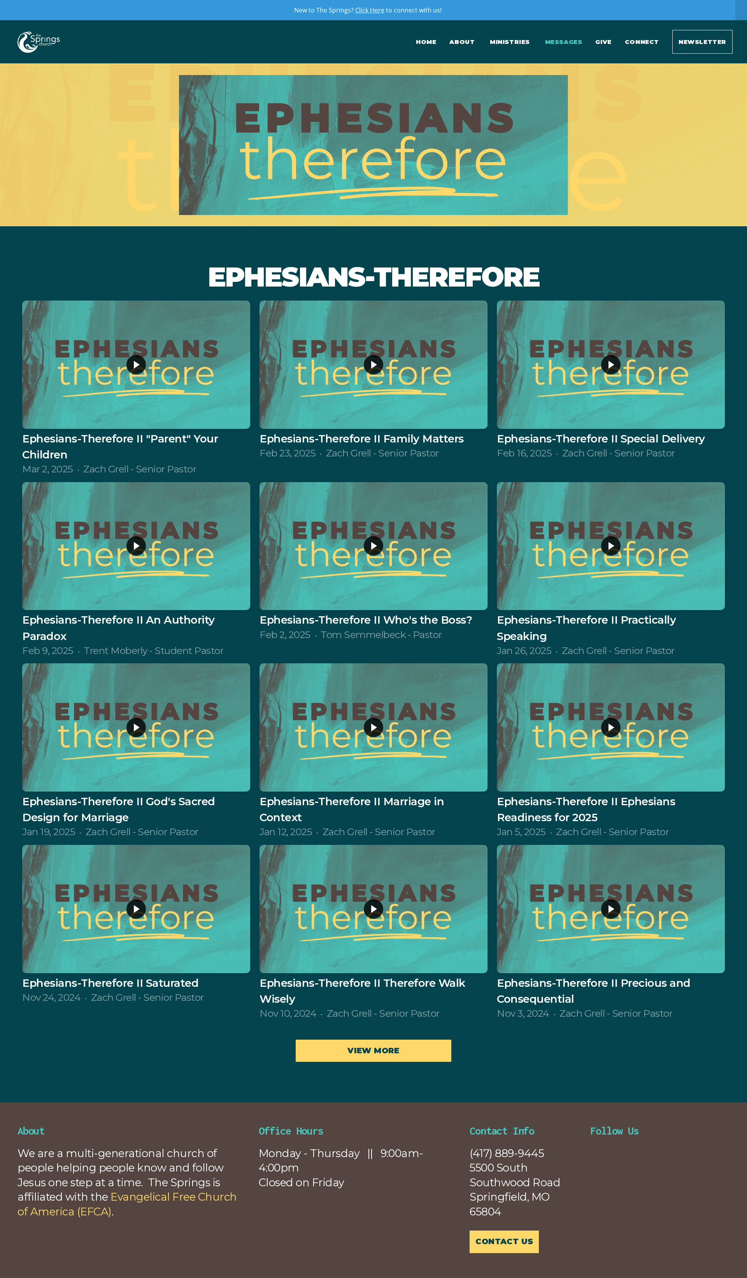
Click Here (369, 10)
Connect (642, 41)
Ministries (511, 41)
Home (426, 41)
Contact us (504, 1241)
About (463, 41)
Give (603, 41)
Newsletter (702, 41)
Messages (563, 41)
